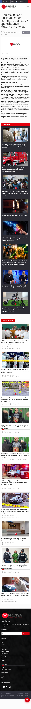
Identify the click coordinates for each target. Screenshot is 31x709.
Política (3, 660)
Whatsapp (3, 678)
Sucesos (3, 648)
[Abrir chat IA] (27, 699)
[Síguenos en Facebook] (1, 1)
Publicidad (4, 668)
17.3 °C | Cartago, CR (18, 1)
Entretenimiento (5, 657)
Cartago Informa (5, 651)
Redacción (5, 31)
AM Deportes (4, 655)
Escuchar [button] (26, 33)
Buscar (3, 644)
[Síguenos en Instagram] (3, 1)
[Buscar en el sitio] (29, 1)
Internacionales (5, 653)
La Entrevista (4, 659)
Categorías (4, 646)
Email (2, 676)
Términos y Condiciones (23, 693)
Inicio (2, 642)
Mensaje (3, 680)
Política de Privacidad (23, 695)
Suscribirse (26, 634)
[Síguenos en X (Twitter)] (6, 1)
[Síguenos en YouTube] (9, 1)
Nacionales (4, 649)
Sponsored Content (6, 669)
